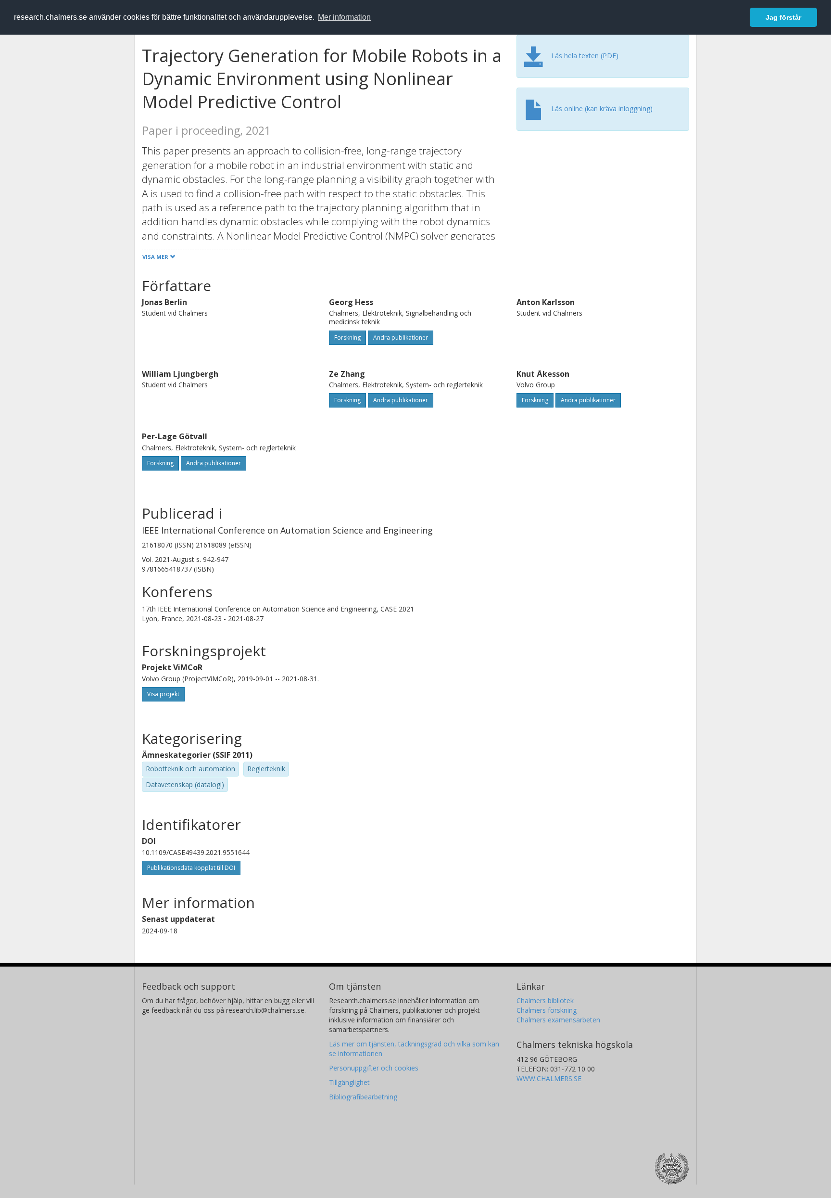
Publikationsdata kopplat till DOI (191, 868)
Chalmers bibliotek (545, 1000)
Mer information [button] (344, 17)
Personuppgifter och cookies (373, 1067)
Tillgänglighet (349, 1082)
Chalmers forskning (546, 1010)
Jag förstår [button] (783, 17)
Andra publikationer (400, 337)
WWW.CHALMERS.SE (548, 1078)
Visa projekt (163, 694)
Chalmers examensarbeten (558, 1019)
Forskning (347, 337)
